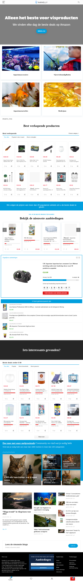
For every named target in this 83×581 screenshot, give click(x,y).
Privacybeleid (72, 560)
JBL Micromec (9, 238)
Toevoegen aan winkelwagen (55, 293)
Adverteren (59, 572)
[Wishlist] (31, 579)
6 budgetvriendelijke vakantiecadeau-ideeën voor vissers (72, 522)
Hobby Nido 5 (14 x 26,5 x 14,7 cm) (34, 161)
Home (57, 560)
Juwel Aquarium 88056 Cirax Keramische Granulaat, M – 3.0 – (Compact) (30, 240)
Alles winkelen (60, 565)
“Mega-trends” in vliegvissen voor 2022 (17, 513)
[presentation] (5, 230)
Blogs (57, 567)
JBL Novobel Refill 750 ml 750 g (18, 334)
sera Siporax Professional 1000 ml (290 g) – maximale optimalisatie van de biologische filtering (36, 307)
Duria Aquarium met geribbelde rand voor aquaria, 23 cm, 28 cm (61, 161)
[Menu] (4, 2)
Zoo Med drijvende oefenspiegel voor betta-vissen (40, 423)
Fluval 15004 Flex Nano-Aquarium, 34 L (21, 161)
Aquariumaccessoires (15, 304)
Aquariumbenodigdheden (16, 313)
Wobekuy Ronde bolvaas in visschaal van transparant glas (9, 391)
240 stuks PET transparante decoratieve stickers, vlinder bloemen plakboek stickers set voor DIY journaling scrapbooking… (60, 266)
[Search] (79, 2)
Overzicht (58, 562)
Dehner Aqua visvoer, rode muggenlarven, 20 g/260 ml (21, 190)
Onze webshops (60, 569)
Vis (4, 529)
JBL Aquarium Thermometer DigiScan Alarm (22, 326)
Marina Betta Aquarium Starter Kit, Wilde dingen (61, 190)
